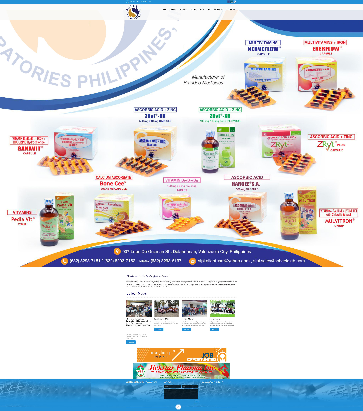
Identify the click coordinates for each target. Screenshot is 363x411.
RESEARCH (193, 9)
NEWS (209, 9)
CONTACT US (231, 9)
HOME (164, 9)
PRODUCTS (183, 9)
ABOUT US (173, 9)
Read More (131, 342)
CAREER (201, 9)
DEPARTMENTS (218, 9)
